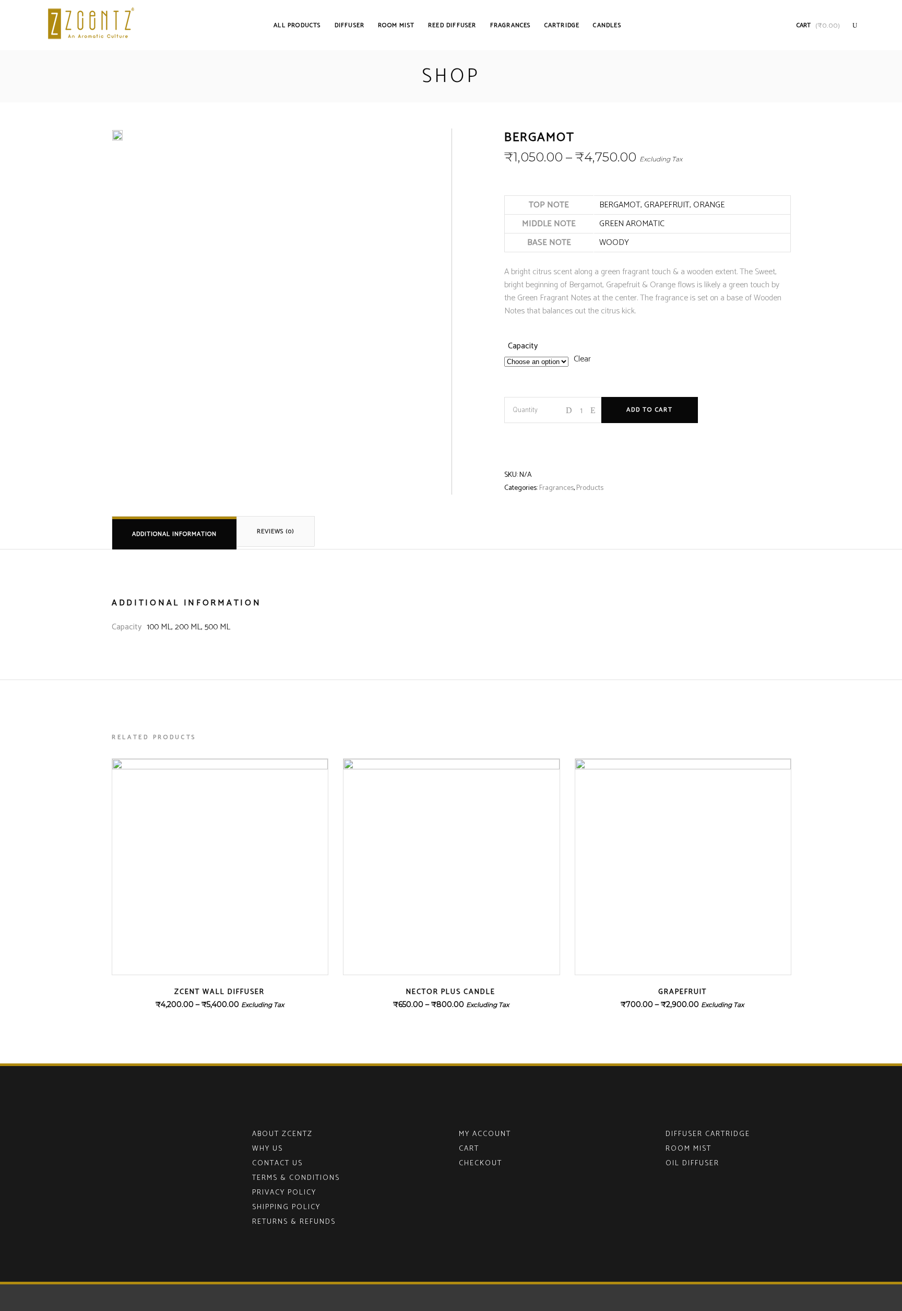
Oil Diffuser (692, 1163)
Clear (582, 359)
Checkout (480, 1163)
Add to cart (649, 410)
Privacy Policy (284, 1193)
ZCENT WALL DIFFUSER (219, 992)
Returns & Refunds (294, 1222)
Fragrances (556, 488)
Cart (469, 1149)
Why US (267, 1149)
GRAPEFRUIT (682, 992)
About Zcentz (282, 1134)
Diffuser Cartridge (708, 1134)
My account (485, 1134)
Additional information (174, 534)
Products (589, 488)
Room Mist (688, 1149)
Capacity (523, 346)
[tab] (174, 532)
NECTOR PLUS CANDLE (450, 992)
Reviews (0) (275, 531)
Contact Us (277, 1163)
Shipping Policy (286, 1207)
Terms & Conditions (296, 1178)
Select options (190, 1005)
